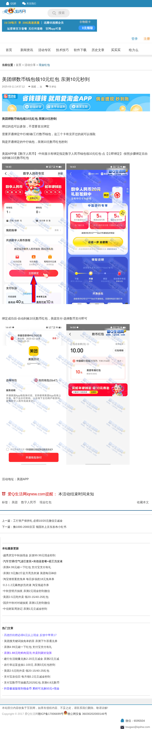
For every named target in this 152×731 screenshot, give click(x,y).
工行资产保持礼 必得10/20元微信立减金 (38, 520)
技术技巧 (62, 50)
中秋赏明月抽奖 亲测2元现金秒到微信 (26, 591)
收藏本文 (143, 502)
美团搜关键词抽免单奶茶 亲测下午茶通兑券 (30, 641)
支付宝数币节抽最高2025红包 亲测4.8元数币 (31, 682)
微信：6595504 (135, 720)
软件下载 (80, 50)
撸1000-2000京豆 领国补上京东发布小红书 (39, 526)
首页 (9, 50)
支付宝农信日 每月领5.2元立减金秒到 (27, 676)
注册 (147, 38)
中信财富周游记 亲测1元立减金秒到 (25, 608)
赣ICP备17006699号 (51, 713)
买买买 (116, 50)
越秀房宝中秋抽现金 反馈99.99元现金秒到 (29, 555)
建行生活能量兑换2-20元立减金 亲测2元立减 (31, 658)
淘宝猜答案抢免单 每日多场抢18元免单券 (28, 579)
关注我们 (31, 3)
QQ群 (13, 3)
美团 (15, 502)
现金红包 (44, 64)
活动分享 (30, 64)
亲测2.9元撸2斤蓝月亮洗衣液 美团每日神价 (30, 573)
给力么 (133, 50)
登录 (134, 38)
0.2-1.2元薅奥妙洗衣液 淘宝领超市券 (26, 585)
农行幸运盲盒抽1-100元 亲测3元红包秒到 (29, 664)
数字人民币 (28, 502)
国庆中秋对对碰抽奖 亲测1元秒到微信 (26, 602)
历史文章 (98, 50)
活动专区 (44, 50)
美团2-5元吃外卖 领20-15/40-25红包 (25, 596)
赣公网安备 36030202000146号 (87, 713)
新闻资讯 (26, 50)
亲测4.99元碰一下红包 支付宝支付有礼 (27, 567)
